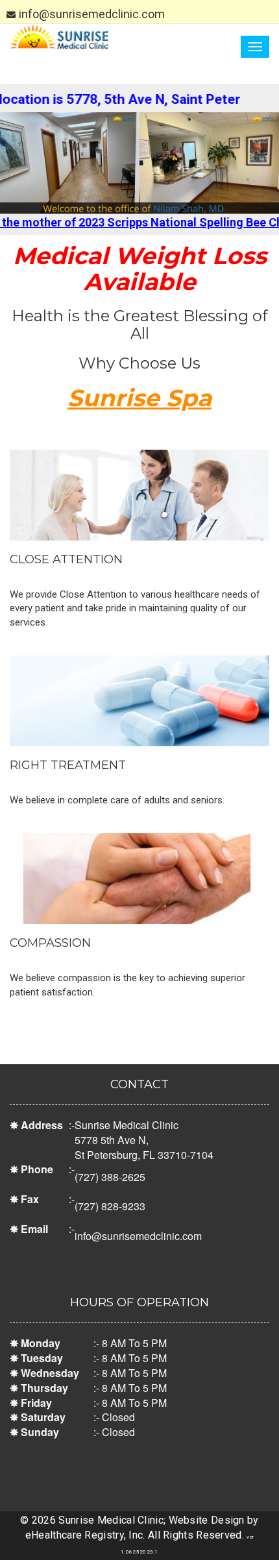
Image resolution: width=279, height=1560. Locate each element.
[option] (139, 163)
